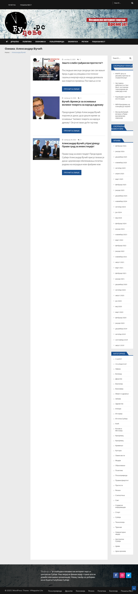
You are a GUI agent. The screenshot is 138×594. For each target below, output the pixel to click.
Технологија (120, 522)
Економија (40, 42)
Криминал (119, 446)
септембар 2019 (121, 340)
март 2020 (119, 312)
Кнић (117, 424)
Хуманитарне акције (120, 533)
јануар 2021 (119, 279)
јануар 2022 (119, 251)
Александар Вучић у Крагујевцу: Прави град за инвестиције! (81, 145)
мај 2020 (118, 306)
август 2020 (119, 295)
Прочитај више (72, 89)
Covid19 (118, 359)
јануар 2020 (119, 323)
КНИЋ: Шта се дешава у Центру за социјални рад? (122, 76)
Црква (117, 546)
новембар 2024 (121, 201)
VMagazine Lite (36, 590)
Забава (118, 399)
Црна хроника (120, 551)
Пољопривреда (57, 42)
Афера (118, 369)
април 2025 (119, 174)
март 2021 (119, 268)
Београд (118, 374)
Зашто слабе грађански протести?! (82, 62)
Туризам (118, 527)
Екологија (73, 42)
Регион (85, 42)
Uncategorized (120, 364)
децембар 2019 (121, 329)
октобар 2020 (120, 290)
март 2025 (119, 179)
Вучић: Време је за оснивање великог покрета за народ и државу (82, 103)
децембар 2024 (121, 196)
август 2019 (119, 345)
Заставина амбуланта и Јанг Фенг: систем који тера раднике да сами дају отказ (121, 87)
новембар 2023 (121, 235)
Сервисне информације (120, 506)
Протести (119, 485)
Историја (118, 414)
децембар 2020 (121, 284)
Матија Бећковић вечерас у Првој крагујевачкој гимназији (121, 115)
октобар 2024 (120, 207)
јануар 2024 (119, 229)
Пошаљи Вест (26, 5)
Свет (117, 500)
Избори (118, 409)
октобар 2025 (120, 168)
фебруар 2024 (120, 223)
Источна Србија (121, 419)
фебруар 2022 (120, 246)
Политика (27, 42)
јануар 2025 (119, 190)
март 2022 (119, 240)
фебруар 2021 (120, 273)
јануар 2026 (119, 151)
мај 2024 (118, 218)
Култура (118, 451)
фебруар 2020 (120, 318)
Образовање (120, 465)
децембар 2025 (121, 157)
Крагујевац (119, 436)
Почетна (11, 5)
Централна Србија (119, 540)
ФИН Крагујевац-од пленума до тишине (122, 105)
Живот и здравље (122, 394)
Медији (118, 460)
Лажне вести (120, 456)
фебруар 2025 (120, 185)
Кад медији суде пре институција (123, 98)
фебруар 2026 (120, 146)
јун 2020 (118, 301)
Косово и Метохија (119, 430)
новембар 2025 (121, 163)
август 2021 (119, 262)
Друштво (15, 42)
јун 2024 (118, 212)
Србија (118, 517)
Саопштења (120, 495)
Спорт (117, 512)
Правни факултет (122, 480)
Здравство (119, 404)
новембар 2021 (121, 257)
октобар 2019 (120, 334)
